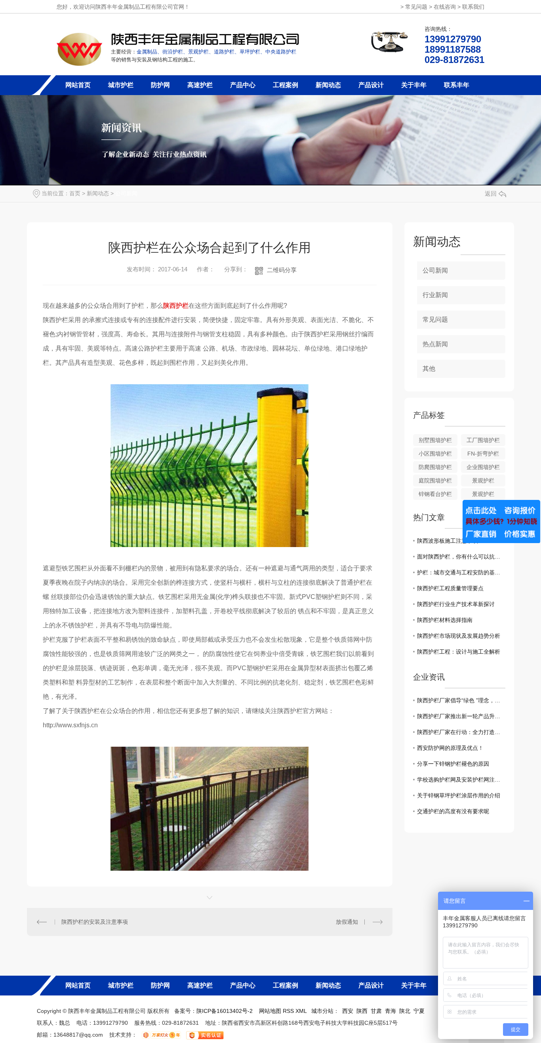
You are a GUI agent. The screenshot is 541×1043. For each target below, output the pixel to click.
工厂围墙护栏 (483, 440)
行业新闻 (435, 295)
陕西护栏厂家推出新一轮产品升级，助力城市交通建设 (461, 716)
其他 (429, 368)
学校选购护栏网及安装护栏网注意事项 (461, 779)
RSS (289, 1011)
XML (301, 1011)
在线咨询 (445, 7)
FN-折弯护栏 (483, 453)
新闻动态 (328, 85)
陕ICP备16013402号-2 (224, 1011)
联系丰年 (456, 85)
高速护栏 (200, 85)
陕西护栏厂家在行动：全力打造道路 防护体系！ (461, 732)
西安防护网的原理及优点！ (450, 748)
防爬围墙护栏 (435, 467)
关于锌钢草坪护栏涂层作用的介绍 (458, 795)
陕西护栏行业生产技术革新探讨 (456, 604)
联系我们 (473, 7)
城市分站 (322, 1011)
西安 (347, 1011)
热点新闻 (435, 344)
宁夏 (419, 1011)
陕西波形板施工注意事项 (447, 541)
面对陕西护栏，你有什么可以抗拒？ (461, 556)
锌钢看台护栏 (435, 494)
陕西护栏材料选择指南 (444, 620)
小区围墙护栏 (435, 453)
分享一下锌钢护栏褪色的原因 (453, 764)
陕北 (404, 1011)
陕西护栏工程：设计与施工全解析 (458, 651)
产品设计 (371, 85)
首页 (74, 193)
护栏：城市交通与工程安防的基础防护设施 (461, 572)
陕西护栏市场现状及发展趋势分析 (458, 636)
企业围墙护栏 (483, 467)
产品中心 (242, 85)
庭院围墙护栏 (435, 480)
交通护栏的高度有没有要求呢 (453, 811)
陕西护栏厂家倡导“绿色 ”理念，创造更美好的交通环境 (461, 700)
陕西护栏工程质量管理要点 (450, 588)
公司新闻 (126, 193)
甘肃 (376, 1011)
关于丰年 (414, 85)
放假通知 (347, 922)
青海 (390, 1011)
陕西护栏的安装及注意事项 (94, 922)
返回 (491, 193)
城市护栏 (120, 85)
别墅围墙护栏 (435, 440)
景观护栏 (483, 480)
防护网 (160, 85)
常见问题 (416, 7)
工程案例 (285, 85)
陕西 (362, 1011)
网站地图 (270, 1011)
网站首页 (78, 85)
